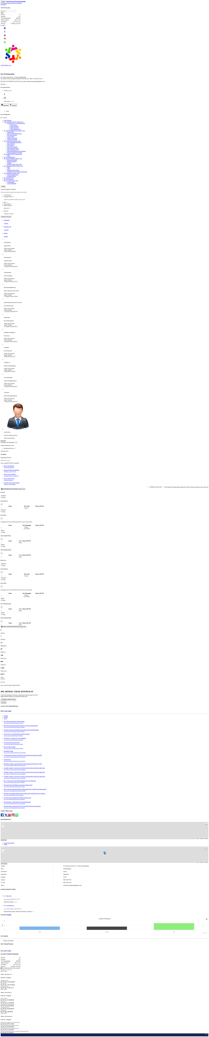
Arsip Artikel (7, 711)
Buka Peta (3, 840)
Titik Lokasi (4, 863)
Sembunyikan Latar (9, 448)
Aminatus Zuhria (10, 908)
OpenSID (206, 838)
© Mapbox (201, 838)
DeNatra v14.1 (15, 1035)
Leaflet (197, 838)
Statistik (9, 914)
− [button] (2, 827)
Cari (2, 12)
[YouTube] (104, 35)
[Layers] (206, 824)
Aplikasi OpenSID (5, 1035)
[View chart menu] (207, 919)
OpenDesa (4, 1034)
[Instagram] (104, 39)
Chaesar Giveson (10, 899)
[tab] (106, 222)
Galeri (9, 950)
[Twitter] (104, 32)
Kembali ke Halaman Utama (9, 699)
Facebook (13, 105)
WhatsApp (5, 105)
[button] (3, 4)
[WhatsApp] (104, 42)
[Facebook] (104, 28)
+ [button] (2, 824)
